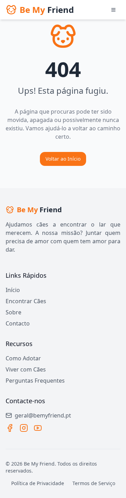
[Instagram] (24, 428)
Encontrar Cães (26, 301)
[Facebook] (10, 428)
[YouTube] (38, 428)
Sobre (13, 312)
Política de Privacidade (37, 483)
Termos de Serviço (93, 483)
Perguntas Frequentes (35, 380)
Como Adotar (23, 358)
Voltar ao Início (63, 158)
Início (13, 290)
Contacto (18, 323)
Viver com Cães (26, 369)
